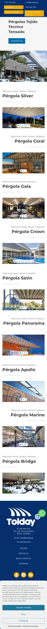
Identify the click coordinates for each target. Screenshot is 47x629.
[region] (23, 117)
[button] (18, 125)
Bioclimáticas (23, 558)
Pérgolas (23, 553)
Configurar (23, 621)
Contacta (9, 7)
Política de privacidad (30, 626)
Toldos (23, 548)
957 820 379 (31, 7)
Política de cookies (14, 626)
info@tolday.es (32, 2)
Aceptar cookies (23, 607)
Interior (23, 564)
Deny (23, 614)
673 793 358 (10, 2)
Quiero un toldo (12, 12)
